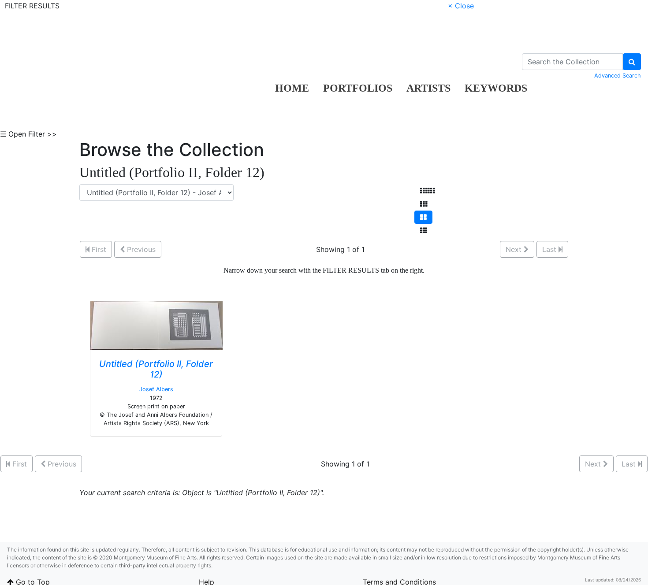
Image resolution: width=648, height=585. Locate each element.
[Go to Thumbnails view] (423, 204)
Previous (140, 249)
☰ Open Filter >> (28, 134)
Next (515, 249)
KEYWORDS (496, 88)
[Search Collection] (632, 61)
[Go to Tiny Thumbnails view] (427, 190)
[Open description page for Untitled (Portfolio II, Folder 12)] (156, 325)
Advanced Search (617, 75)
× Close (461, 5)
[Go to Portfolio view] (423, 217)
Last (550, 249)
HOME (292, 88)
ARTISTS (428, 88)
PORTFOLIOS (357, 88)
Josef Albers (156, 389)
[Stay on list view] (423, 230)
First (97, 249)
